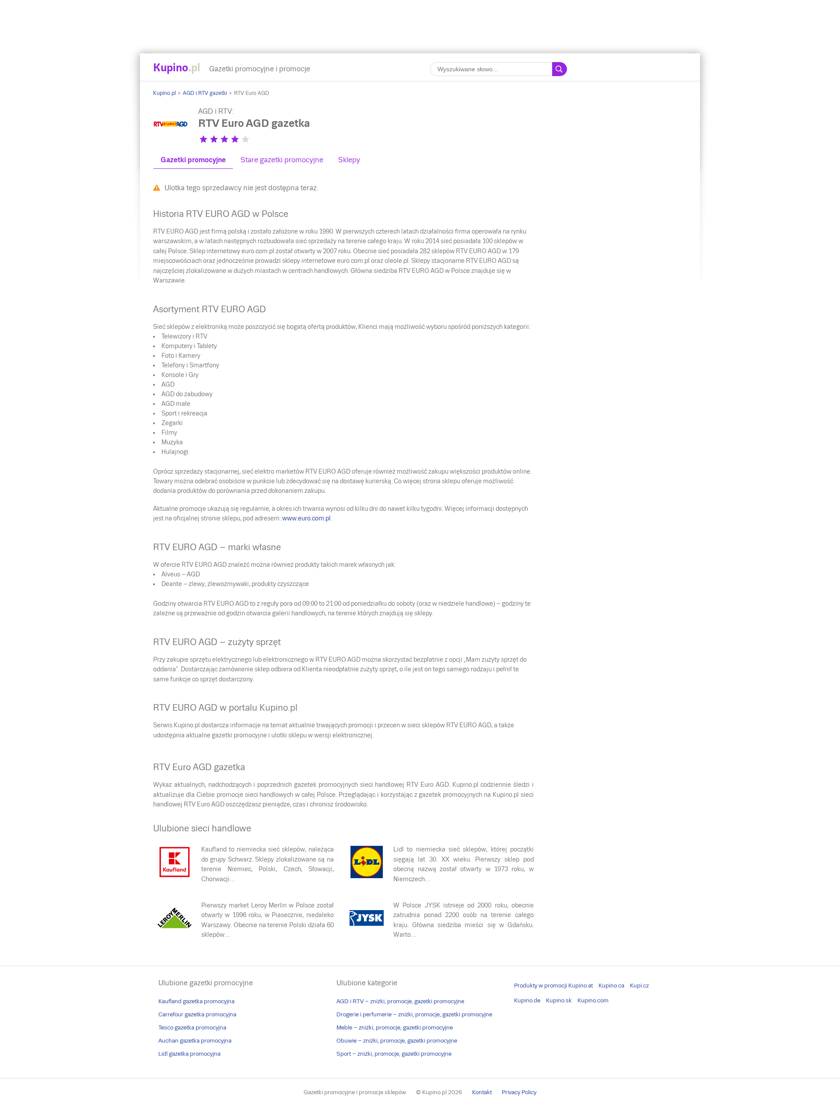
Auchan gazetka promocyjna (194, 1040)
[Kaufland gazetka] (174, 877)
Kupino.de (527, 1000)
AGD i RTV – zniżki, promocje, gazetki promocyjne (400, 1001)
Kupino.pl (164, 93)
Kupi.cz (639, 985)
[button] (203, 139)
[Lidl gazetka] (366, 877)
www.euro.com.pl (306, 518)
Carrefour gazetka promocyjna (197, 1014)
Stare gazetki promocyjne (282, 160)
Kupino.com (593, 1000)
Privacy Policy (519, 1092)
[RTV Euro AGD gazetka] (170, 139)
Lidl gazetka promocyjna (189, 1053)
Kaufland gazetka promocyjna (196, 1001)
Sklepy (349, 160)
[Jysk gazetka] (366, 933)
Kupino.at (580, 985)
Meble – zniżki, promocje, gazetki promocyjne (394, 1027)
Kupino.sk (559, 1000)
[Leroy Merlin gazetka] (174, 933)
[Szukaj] (559, 69)
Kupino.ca (611, 985)
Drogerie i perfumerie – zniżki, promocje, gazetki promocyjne (414, 1014)
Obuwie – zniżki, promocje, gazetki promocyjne (396, 1040)
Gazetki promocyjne (193, 160)
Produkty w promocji (540, 985)
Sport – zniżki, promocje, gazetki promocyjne (394, 1053)
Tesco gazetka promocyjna (192, 1027)
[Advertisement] (420, 19)
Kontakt (482, 1092)
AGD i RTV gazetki (205, 93)
